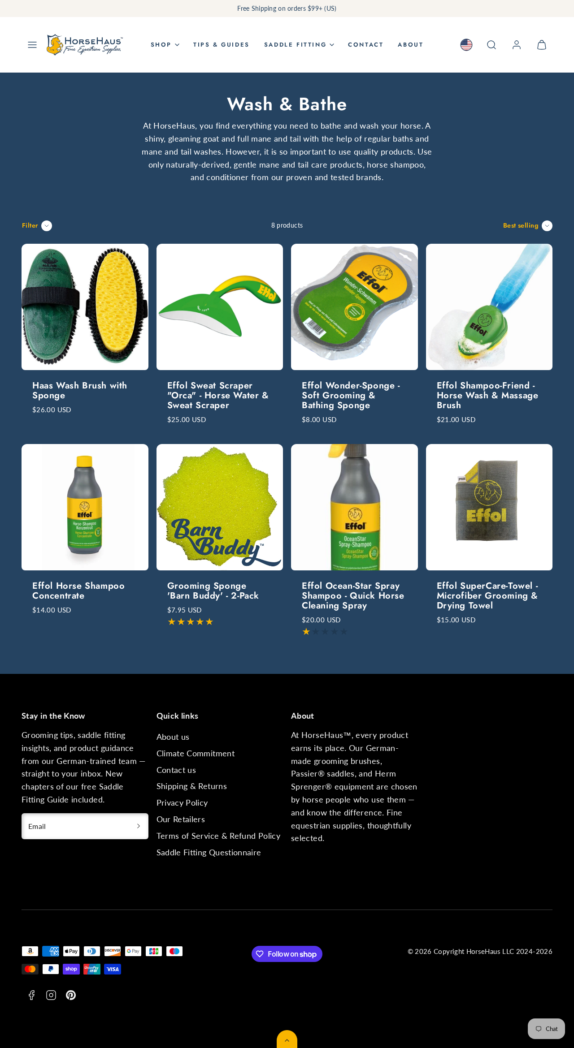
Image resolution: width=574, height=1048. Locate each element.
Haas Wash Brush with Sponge (79, 390)
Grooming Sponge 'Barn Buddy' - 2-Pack (213, 590)
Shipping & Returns (192, 786)
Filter (30, 225)
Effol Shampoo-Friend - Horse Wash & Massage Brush (488, 395)
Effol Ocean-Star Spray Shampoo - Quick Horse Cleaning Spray (353, 595)
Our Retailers (181, 819)
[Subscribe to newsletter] (138, 826)
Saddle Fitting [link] (295, 44)
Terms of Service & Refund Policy (219, 836)
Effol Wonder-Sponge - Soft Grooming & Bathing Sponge (351, 395)
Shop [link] (161, 44)
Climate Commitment (196, 753)
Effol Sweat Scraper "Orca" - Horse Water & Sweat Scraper (218, 395)
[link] (466, 45)
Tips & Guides (221, 44)
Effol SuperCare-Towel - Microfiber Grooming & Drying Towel (488, 595)
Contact (365, 44)
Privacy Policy (182, 802)
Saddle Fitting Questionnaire (209, 852)
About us (173, 737)
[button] (32, 45)
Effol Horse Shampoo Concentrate (78, 590)
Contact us (176, 770)
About (410, 44)
